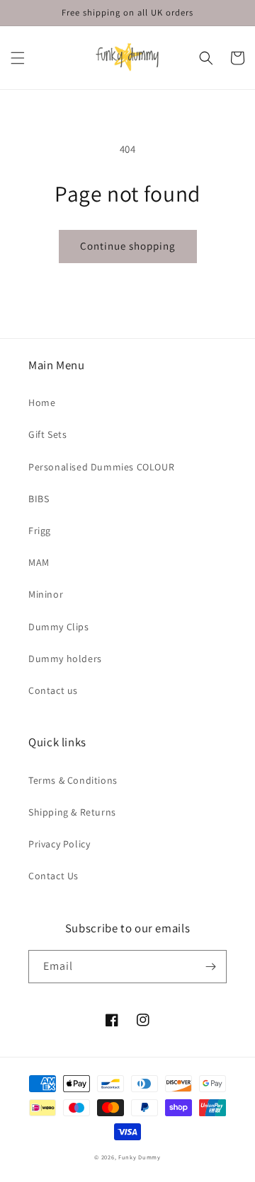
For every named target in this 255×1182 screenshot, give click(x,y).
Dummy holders (65, 658)
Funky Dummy (139, 1157)
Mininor (45, 594)
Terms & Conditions (73, 780)
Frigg (39, 530)
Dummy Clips (58, 626)
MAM (39, 562)
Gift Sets (47, 434)
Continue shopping (128, 246)
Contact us (53, 690)
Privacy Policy (59, 844)
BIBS (38, 498)
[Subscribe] (210, 966)
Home (41, 402)
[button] (17, 58)
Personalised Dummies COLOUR (101, 466)
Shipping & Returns (72, 812)
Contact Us (53, 875)
